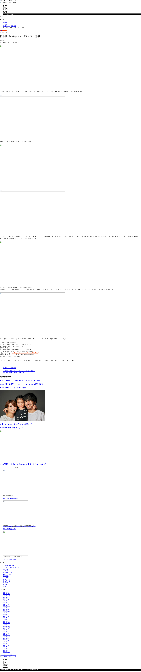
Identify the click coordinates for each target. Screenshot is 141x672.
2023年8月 (6, 599)
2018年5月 (6, 629)
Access (5, 12)
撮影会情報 (6, 581)
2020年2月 (6, 619)
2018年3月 (6, 631)
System (5, 9)
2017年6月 (6, 645)
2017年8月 (6, 641)
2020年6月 (6, 618)
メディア (5, 571)
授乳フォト (3, 30)
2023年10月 (6, 595)
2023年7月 (6, 600)
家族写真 (5, 577)
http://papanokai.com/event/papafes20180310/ (25, 353)
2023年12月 (6, 594)
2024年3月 (6, 592)
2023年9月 (6, 597)
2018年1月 (6, 635)
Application (10, 14)
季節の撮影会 (7, 574)
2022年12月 (6, 609)
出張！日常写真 (7, 572)
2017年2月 (6, 650)
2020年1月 (6, 621)
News (5, 8)
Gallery (5, 11)
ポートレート (7, 569)
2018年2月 (6, 633)
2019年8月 (6, 624)
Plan (4, 7)
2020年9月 (6, 614)
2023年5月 (6, 604)
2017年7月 (6, 643)
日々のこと (6, 584)
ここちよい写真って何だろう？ (12, 567)
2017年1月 (6, 652)
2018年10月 (6, 628)
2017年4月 (6, 648)
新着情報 (13, 368)
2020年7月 (6, 616)
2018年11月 (6, 626)
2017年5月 (6, 647)
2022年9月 (6, 611)
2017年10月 (6, 638)
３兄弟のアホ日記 (8, 565)
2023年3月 (6, 606)
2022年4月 (6, 612)
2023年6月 (6, 602)
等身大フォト (7, 586)
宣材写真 (5, 576)
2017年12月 (6, 636)
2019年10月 (6, 623)
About (5, 5)
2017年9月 (6, 640)
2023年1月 (6, 607)
